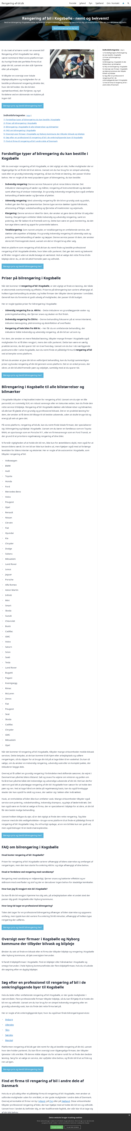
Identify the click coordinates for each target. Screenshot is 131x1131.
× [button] (129, 1115)
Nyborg (9, 1019)
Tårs (7, 1029)
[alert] (65, 1122)
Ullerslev (9, 1024)
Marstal (9, 1040)
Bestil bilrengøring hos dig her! (65, 28)
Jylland (83, 3)
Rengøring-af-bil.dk (13, 3)
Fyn (90, 3)
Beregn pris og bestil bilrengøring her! (22, 105)
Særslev (9, 1035)
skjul (28, 115)
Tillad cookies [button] (57, 1127)
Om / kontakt (113, 3)
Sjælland (99, 3)
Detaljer (87, 1123)
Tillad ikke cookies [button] (73, 1127)
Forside (72, 3)
